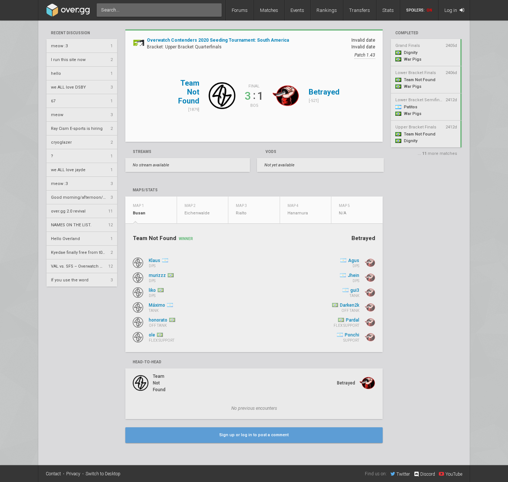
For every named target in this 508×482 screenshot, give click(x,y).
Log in (451, 10)
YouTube (454, 474)
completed (406, 33)
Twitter (403, 474)
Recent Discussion (70, 33)
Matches (269, 10)
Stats (388, 10)
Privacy (73, 474)
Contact (53, 474)
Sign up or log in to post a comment (254, 434)
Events (297, 10)
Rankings (326, 10)
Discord (427, 474)
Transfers (359, 10)
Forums (240, 10)
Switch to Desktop (103, 474)
